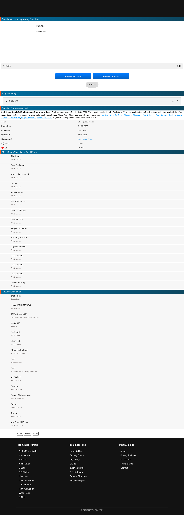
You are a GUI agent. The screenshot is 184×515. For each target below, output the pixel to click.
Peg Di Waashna (28, 118)
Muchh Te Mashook (133, 115)
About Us (124, 451)
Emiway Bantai (77, 455)
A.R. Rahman (76, 472)
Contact (124, 468)
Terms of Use (126, 464)
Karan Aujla (24, 455)
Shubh (22, 468)
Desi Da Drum (116, 115)
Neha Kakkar (76, 451)
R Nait (22, 497)
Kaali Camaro (162, 115)
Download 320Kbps (110, 76)
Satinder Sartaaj (26, 480)
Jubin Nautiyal (77, 468)
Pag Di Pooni (149, 115)
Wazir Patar (24, 493)
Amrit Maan (41, 31)
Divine (73, 464)
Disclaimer (125, 459)
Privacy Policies (128, 455)
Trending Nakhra (44, 118)
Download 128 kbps (72, 76)
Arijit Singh (75, 459)
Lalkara (4, 118)
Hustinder (23, 476)
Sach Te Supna (176, 115)
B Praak (23, 459)
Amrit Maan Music (85, 139)
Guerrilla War (14, 118)
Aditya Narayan (77, 480)
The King (104, 115)
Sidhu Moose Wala (28, 451)
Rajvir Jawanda (26, 489)
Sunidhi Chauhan (78, 476)
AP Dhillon (24, 472)
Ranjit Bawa (25, 484)
